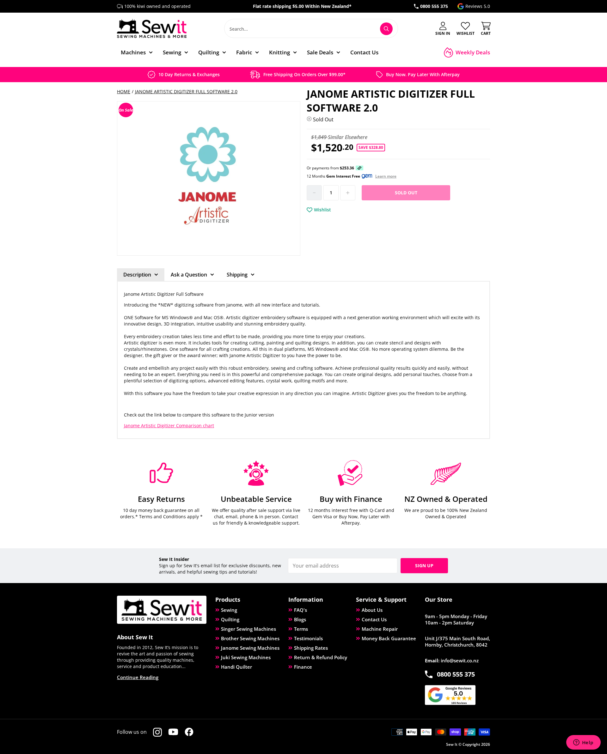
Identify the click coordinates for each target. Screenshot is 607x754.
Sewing (229, 610)
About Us (372, 610)
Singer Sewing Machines (248, 629)
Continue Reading (137, 677)
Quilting (230, 619)
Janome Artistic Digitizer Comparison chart (169, 426)
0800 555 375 (434, 6)
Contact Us (374, 619)
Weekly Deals (473, 52)
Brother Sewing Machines (250, 638)
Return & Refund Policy (320, 657)
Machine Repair (380, 629)
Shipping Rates (311, 648)
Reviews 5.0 (477, 6)
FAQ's (300, 610)
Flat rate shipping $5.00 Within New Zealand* (302, 6)
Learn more (385, 176)
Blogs (300, 619)
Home (123, 91)
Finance (303, 667)
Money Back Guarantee (389, 638)
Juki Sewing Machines (246, 657)
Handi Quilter (236, 667)
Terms (301, 629)
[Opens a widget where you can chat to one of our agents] (583, 743)
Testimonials (308, 638)
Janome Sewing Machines (250, 648)
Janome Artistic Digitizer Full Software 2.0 (186, 91)
